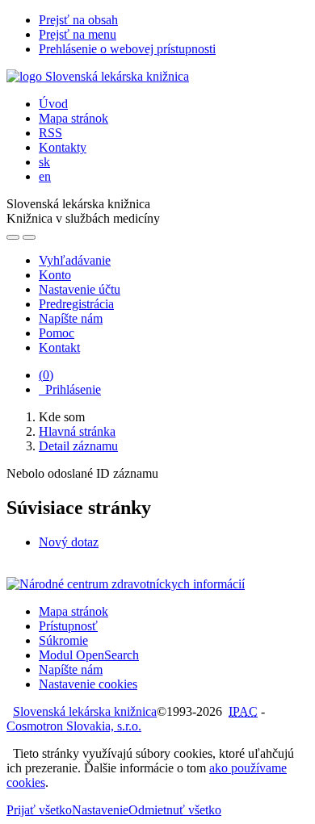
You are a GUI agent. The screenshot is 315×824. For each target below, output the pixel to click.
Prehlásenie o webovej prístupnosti (127, 49)
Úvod (53, 104)
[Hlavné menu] (29, 237)
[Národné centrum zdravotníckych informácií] (125, 584)
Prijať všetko (39, 810)
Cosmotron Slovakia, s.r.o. (73, 726)
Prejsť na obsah (78, 20)
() (46, 375)
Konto (55, 275)
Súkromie (63, 640)
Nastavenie (100, 810)
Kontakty (62, 147)
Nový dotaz (69, 542)
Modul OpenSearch (89, 655)
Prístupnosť (68, 626)
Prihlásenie (70, 389)
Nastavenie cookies (88, 684)
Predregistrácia (76, 304)
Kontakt (59, 347)
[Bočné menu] (12, 237)
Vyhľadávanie (75, 260)
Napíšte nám (71, 318)
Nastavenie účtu (79, 289)
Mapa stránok (73, 118)
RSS (50, 133)
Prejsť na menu (77, 34)
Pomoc (56, 333)
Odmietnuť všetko (174, 810)
